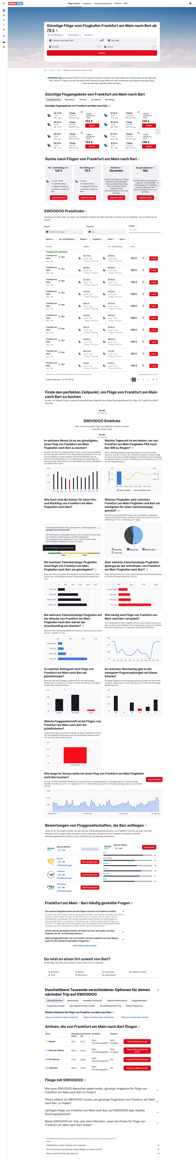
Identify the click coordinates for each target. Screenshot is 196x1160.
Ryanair (60, 858)
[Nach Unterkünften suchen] (4, 15)
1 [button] (133, 379)
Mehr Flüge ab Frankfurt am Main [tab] (82, 1006)
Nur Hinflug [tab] (109, 100)
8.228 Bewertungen (64, 878)
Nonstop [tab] (83, 100)
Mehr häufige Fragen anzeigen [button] (85, 946)
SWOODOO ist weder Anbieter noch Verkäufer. (66, 1145)
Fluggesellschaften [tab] (139, 1001)
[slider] (160, 232)
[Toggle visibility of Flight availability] (123, 490)
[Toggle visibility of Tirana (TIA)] (117, 552)
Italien (59, 70)
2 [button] (138, 379)
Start (45, 70)
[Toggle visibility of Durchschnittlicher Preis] (141, 490)
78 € (51, 30)
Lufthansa (61, 871)
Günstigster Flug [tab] (53, 100)
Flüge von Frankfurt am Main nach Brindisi (61, 1017)
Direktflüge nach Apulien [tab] (92, 1001)
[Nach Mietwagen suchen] (4, 20)
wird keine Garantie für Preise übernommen (102, 1138)
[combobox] (56, 35)
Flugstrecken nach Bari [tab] (56, 1006)
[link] (58, 197)
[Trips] (4, 36)
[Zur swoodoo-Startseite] (15, 3)
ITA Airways (61, 884)
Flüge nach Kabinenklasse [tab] (117, 1001)
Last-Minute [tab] (95, 100)
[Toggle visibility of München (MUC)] (149, 549)
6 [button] (153, 379)
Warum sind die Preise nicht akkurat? (62, 1153)
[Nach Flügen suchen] (4, 10)
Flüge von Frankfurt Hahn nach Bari (135, 1017)
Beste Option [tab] (70, 100)
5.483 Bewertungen (64, 865)
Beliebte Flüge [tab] (72, 1001)
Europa (52, 70)
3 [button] (143, 379)
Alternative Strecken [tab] (55, 1001)
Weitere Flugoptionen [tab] (134, 1006)
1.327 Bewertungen (64, 891)
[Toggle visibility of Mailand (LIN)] (132, 549)
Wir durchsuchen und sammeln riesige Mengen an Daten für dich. (74, 1149)
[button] (3, 3)
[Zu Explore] (4, 29)
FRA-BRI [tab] (102, 411)
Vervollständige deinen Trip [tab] (110, 1006)
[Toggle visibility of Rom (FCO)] (117, 549)
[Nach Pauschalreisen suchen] (4, 24)
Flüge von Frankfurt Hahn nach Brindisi (98, 1017)
